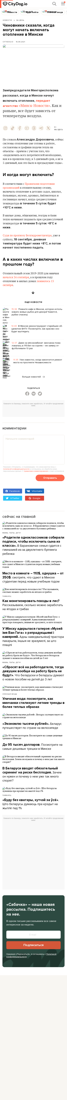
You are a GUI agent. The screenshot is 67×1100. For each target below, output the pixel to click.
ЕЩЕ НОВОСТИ (33, 302)
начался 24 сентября (16, 277)
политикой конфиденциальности (16, 469)
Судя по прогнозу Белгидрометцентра (27, 235)
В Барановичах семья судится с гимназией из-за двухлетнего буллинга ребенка (33, 545)
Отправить (50, 478)
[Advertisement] (34, 412)
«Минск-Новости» (34, 105)
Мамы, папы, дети (11, 533)
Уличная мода (9, 694)
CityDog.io (8, 42)
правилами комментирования (36, 471)
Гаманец (6, 596)
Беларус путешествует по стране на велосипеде (32, 725)
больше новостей (31, 376)
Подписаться (33, 945)
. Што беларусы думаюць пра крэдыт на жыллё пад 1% (30, 804)
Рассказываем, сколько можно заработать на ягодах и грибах (32, 605)
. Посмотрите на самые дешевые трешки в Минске (32, 746)
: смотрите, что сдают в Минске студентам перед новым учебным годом (33, 577)
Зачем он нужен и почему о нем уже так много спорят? (31, 774)
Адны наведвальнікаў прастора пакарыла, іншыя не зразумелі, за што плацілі (33, 637)
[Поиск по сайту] (54, 4)
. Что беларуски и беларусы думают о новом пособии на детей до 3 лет (33, 673)
